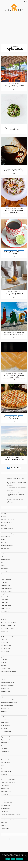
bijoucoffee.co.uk (5, 559)
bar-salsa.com (4, 551)
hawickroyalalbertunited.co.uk (8, 671)
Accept (7, 859)
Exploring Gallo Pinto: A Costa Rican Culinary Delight (14, 376)
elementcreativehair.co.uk (7, 628)
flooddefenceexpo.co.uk (7, 637)
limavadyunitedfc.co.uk (6, 688)
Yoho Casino (4, 822)
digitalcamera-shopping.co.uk (8, 622)
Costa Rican (4, 841)
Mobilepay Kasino (5, 714)
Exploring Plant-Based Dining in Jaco (14, 334)
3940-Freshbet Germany (7, 522)
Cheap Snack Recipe (13, 167)
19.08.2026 (3, 511)
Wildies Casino (4, 811)
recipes (3, 847)
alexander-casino (5, 531)
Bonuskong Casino (6, 571)
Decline (13, 859)
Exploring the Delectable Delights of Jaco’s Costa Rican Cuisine (14, 86)
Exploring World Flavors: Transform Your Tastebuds (14, 417)
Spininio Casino (5, 785)
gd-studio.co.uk (5, 657)
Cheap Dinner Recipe (8, 332)
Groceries (3, 662)
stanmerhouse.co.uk (6, 791)
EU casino (3, 634)
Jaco (17, 844)
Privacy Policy (20, 859)
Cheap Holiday (4, 599)
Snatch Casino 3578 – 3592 (8, 780)
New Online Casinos (6, 731)
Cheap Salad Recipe (14, 125)
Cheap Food (13, 839)
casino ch (3, 577)
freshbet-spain (5, 651)
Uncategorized (4, 797)
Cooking (20, 839)
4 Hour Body (4, 525)
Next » (18, 467)
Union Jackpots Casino (7, 802)
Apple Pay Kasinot (5, 536)
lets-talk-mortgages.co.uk (7, 685)
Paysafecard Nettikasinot (7, 740)
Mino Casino (4, 711)
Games (2, 654)
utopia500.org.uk (5, 805)
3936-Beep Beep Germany (7, 519)
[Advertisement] (14, 28)
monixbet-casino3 (5, 719)
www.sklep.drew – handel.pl (8, 820)
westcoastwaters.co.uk (6, 808)
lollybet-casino (4, 697)
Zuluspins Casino (5, 828)
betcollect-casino (5, 557)
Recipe (21, 844)
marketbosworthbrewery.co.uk (9, 702)
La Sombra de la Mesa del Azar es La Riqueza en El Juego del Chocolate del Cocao (15, 494)
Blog (2, 562)
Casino (2, 574)
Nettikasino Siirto (5, 725)
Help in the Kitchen (6, 674)
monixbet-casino (5, 717)
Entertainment (4, 631)
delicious (16, 841)
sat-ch (2, 768)
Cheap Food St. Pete (8, 249)
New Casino (4, 728)
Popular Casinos (5, 751)
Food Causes (4, 639)
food (3, 844)
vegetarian (15, 847)
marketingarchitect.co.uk (7, 705)
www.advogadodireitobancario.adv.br (10, 814)
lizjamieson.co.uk (5, 691)
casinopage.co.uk (5, 585)
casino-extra (4, 582)
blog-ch (3, 565)
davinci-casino (4, 619)
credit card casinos (5, 617)
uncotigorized (4, 800)
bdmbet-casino (5, 554)
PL (1, 745)
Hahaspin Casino (5, 668)
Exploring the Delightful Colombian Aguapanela (14, 252)
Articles (3, 539)
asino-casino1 (4, 542)
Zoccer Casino (4, 825)
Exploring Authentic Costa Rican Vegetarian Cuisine (14, 294)
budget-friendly (5, 839)
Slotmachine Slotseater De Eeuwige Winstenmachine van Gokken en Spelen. (16, 477)
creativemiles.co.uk (6, 614)
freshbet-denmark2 (6, 648)
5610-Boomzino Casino (7, 528)
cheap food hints (5, 594)
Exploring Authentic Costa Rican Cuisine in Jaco (14, 211)
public (2, 754)
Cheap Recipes (6, 167)
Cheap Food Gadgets (6, 591)
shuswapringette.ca (6, 771)
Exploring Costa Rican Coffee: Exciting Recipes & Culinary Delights (14, 170)
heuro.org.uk (4, 677)
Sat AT (2, 765)
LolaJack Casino (5, 694)
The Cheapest (4, 794)
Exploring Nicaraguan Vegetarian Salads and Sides (14, 128)
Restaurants (17, 83)
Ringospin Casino (5, 760)
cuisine (10, 841)
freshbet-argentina (6, 645)
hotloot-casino (4, 679)
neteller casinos (5, 722)
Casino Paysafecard (6, 579)
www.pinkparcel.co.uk (6, 817)
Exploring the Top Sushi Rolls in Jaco (14, 459)
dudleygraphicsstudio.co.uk (8, 625)
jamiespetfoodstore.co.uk (7, 682)
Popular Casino (5, 748)
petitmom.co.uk (5, 742)
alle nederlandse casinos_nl (8, 534)
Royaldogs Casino (5, 762)
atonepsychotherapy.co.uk (7, 545)
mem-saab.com (5, 708)
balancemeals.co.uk (6, 548)
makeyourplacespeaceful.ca (8, 699)
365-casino (4, 516)
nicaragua (3, 734)
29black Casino (5, 514)
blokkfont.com (4, 568)
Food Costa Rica (11, 83)
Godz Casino (4, 659)
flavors (22, 841)
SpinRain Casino (5, 788)
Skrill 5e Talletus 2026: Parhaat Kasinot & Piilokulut (14, 777)
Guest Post (4, 665)
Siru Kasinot (4, 774)
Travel (8, 847)
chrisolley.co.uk (5, 611)
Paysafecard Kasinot (6, 737)
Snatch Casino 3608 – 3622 (8, 782)
